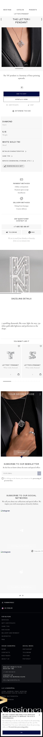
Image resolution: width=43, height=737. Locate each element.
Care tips (6, 156)
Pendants (33, 9)
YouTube (26, 655)
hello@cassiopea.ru (11, 680)
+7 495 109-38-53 (9, 672)
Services (5, 619)
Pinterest (27, 659)
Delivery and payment (11, 633)
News (4, 649)
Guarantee (6, 636)
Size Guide (6, 629)
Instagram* (27, 649)
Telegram (27, 652)
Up (20, 595)
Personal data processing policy (18, 727)
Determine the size (23, 111)
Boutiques (6, 655)
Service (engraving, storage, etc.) (16, 160)
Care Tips (5, 626)
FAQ (3, 639)
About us (5, 659)
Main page (7, 9)
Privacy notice (37, 551)
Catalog (20, 9)
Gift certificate (8, 623)
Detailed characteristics (13, 151)
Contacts (6, 652)
